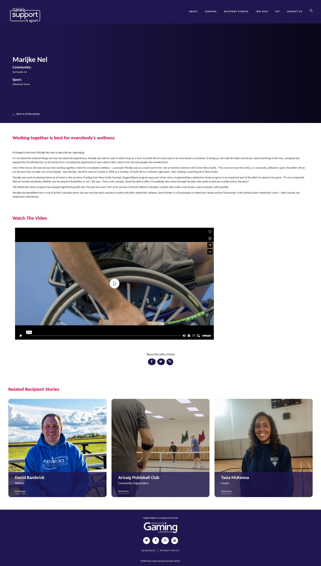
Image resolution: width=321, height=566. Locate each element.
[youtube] (174, 540)
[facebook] (155, 540)
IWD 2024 (262, 11)
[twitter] (146, 540)
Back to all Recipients (28, 114)
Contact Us (294, 11)
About (193, 11)
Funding (211, 11)
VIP (277, 11)
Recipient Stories (236, 11)
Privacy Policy (170, 550)
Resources (148, 550)
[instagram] (165, 540)
